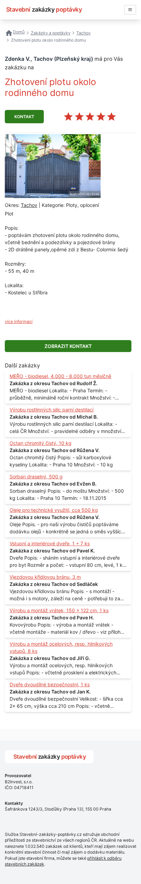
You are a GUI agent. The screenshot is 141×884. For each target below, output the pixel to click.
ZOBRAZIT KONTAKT (68, 346)
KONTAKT (24, 116)
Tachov (29, 205)
